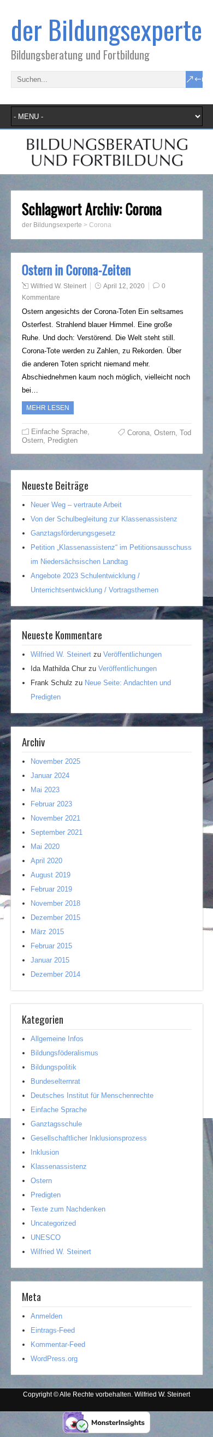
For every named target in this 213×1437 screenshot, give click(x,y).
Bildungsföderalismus (64, 1053)
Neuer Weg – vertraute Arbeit (76, 505)
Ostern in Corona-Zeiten (76, 269)
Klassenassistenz (59, 1166)
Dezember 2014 (55, 974)
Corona (138, 433)
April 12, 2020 (124, 286)
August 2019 (50, 875)
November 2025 (55, 761)
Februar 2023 (51, 804)
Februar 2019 (51, 889)
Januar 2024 (50, 775)
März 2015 (47, 932)
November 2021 (55, 818)
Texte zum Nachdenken (68, 1209)
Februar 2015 (51, 946)
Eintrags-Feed (53, 1330)
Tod (185, 433)
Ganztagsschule (56, 1124)
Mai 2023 (45, 790)
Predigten (63, 440)
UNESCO (46, 1237)
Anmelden (46, 1316)
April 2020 (46, 861)
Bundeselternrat (55, 1081)
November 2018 (55, 903)
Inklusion (45, 1152)
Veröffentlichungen (132, 654)
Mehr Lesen (47, 408)
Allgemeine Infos (57, 1039)
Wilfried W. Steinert (58, 286)
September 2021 (56, 832)
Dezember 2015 (55, 917)
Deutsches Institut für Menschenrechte (92, 1095)
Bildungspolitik (53, 1067)
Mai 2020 (45, 846)
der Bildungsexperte (106, 29)
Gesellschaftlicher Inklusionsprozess (89, 1138)
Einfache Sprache (59, 431)
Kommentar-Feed (58, 1344)
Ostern (32, 440)
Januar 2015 (50, 960)
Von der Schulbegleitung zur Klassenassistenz (104, 519)
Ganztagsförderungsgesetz (73, 533)
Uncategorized (53, 1223)
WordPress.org (54, 1359)
